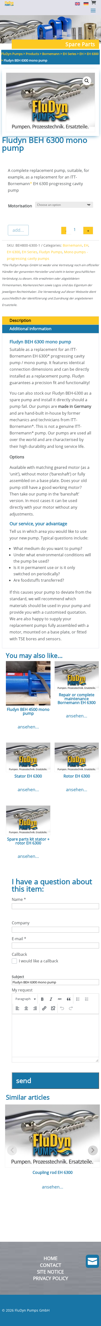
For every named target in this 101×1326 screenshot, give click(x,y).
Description (20, 320)
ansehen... (28, 727)
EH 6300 (13, 252)
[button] (86, 80)
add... (18, 230)
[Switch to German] (84, 3)
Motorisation (20, 206)
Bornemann (72, 245)
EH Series (29, 252)
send (23, 1080)
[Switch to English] (75, 3)
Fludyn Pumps (50, 252)
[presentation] (25, 999)
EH (86, 245)
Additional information (30, 328)
